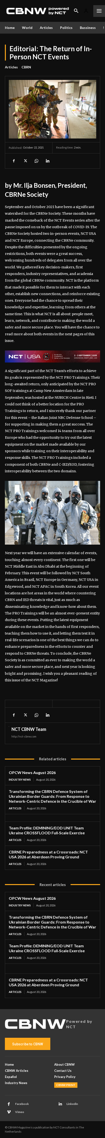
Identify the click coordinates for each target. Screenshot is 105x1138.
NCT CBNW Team (28, 729)
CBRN (26, 67)
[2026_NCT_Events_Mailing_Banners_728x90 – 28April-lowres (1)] (52, 356)
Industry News (20, 779)
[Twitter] (25, 161)
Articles (11, 67)
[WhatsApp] (36, 161)
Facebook (22, 1104)
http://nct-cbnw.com (23, 736)
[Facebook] (14, 161)
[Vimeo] (9, 1112)
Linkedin (72, 1104)
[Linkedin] (47, 161)
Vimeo (19, 1112)
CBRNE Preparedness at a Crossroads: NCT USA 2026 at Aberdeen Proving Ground (48, 854)
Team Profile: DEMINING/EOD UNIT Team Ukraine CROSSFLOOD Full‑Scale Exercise (47, 830)
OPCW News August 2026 (32, 772)
